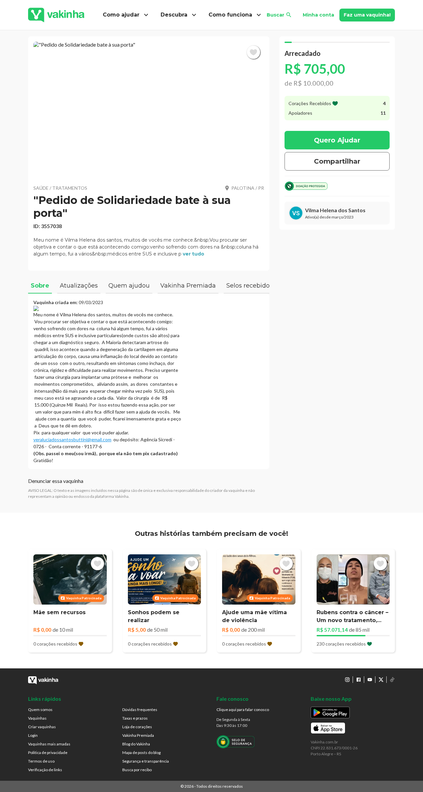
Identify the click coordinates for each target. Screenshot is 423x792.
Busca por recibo (137, 769)
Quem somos (40, 709)
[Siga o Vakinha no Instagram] (347, 679)
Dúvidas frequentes (139, 709)
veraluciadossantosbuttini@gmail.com (72, 439)
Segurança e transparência (145, 761)
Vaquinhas (37, 718)
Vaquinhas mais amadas (49, 743)
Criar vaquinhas (42, 726)
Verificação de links (45, 769)
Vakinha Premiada (138, 735)
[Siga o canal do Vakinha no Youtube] (369, 679)
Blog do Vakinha (136, 743)
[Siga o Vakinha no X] (381, 679)
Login (33, 735)
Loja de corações (137, 726)
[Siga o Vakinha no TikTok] (392, 679)
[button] (148, 109)
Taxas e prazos (135, 718)
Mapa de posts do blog (141, 752)
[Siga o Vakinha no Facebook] (358, 679)
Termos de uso (41, 761)
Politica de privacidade (47, 752)
